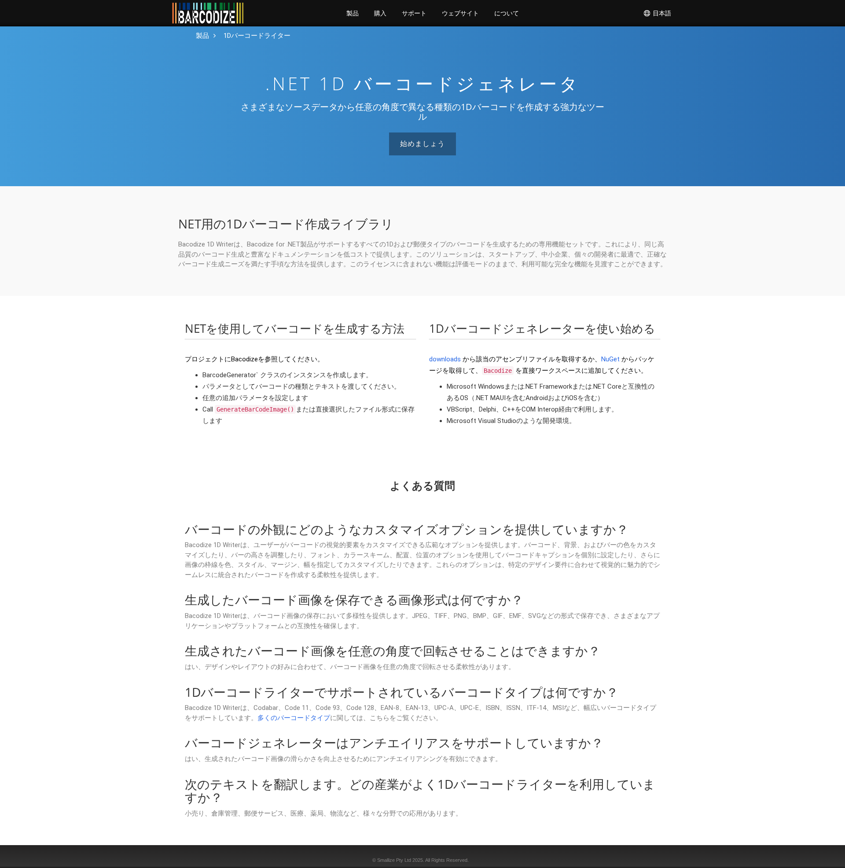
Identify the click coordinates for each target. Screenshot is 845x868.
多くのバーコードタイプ (293, 718)
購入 (380, 13)
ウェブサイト (460, 13)
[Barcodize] (208, 13)
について (506, 13)
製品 (352, 13)
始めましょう (422, 144)
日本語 (661, 13)
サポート (414, 13)
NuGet (610, 359)
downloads (445, 359)
